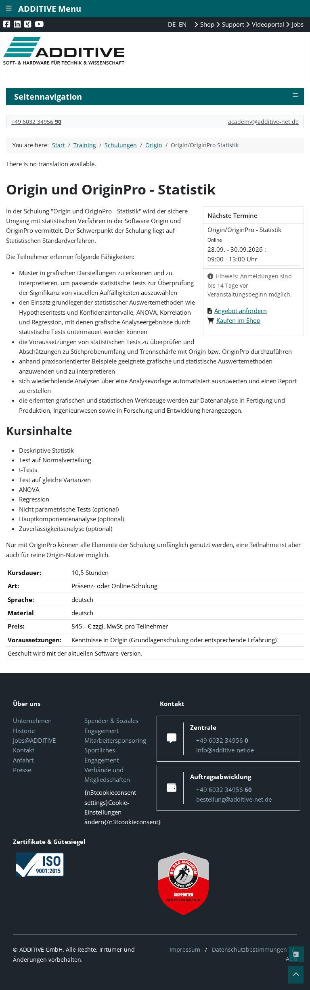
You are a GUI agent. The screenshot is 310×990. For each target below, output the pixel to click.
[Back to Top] (296, 975)
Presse (22, 770)
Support (232, 24)
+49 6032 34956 (36, 121)
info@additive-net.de (225, 750)
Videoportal (267, 24)
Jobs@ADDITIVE (34, 740)
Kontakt (23, 750)
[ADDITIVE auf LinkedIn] (18, 24)
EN (182, 24)
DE (172, 24)
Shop (206, 24)
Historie (24, 731)
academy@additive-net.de (263, 121)
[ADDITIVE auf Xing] (28, 24)
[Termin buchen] (296, 954)
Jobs (297, 24)
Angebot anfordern (240, 311)
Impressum (185, 949)
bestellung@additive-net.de (234, 799)
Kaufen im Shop (238, 320)
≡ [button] (295, 95)
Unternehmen (32, 720)
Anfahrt (23, 760)
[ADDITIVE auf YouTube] (40, 24)
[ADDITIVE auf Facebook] (7, 24)
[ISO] (40, 864)
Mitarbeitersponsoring (115, 740)
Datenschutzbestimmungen (249, 949)
